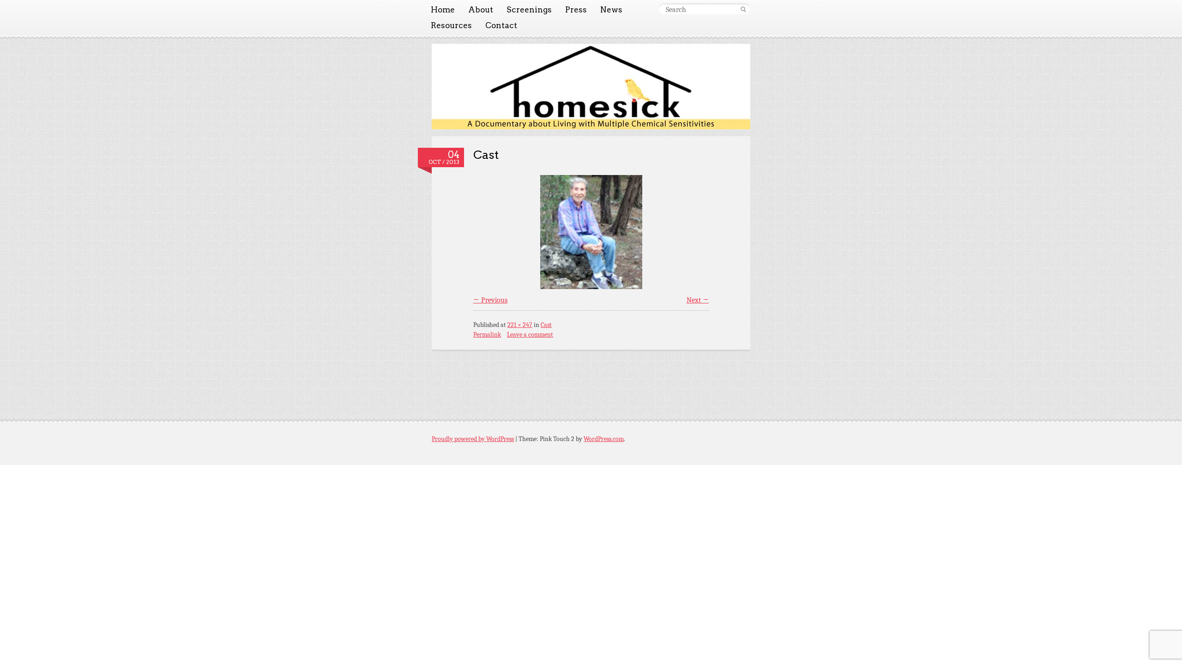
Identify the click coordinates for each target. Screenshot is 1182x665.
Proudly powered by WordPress (473, 439)
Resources (451, 25)
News (611, 9)
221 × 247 (519, 325)
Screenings (529, 9)
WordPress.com (604, 439)
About (480, 9)
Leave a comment (530, 335)
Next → (698, 300)
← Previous (490, 300)
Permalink (487, 335)
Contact (501, 25)
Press (576, 9)
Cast (486, 154)
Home (443, 9)
